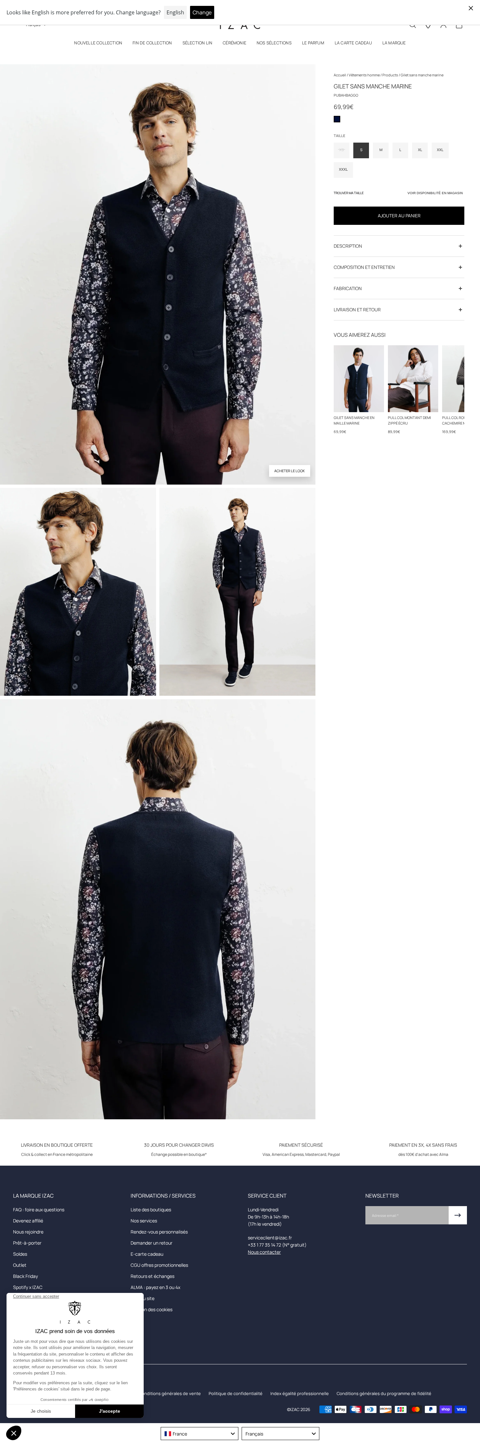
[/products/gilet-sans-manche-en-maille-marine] (359, 378)
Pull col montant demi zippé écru (409, 420)
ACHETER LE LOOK (289, 470)
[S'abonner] (458, 1215)
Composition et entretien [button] (364, 267)
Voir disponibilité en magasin (435, 193)
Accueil (340, 74)
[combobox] (199, 1433)
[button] (98, 44)
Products (390, 74)
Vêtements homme (364, 74)
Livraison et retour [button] (357, 309)
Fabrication (348, 288)
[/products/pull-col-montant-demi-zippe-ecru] (413, 378)
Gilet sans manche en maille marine (354, 420)
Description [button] (348, 246)
